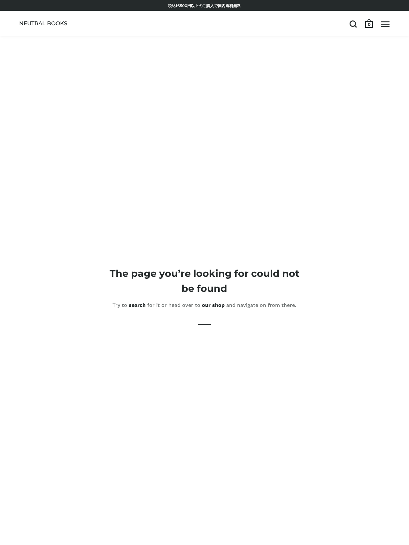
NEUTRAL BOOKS (43, 23)
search (137, 305)
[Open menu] (385, 23)
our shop (213, 305)
